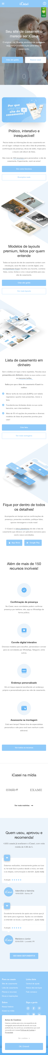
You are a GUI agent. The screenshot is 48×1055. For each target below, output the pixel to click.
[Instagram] (28, 1008)
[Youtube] (34, 1014)
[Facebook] (34, 1008)
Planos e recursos (9, 992)
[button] (24, 109)
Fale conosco (31, 992)
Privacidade (9, 1032)
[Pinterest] (39, 1008)
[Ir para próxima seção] (24, 76)
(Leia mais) (39, 872)
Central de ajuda (32, 984)
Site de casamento (9, 984)
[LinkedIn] (39, 1014)
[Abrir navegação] (3, 4)
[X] (28, 1014)
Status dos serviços (34, 988)
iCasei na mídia (8, 1011)
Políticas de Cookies (27, 1030)
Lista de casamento (10, 988)
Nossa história (7, 1007)
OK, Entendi (24, 1046)
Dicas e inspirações (10, 996)
